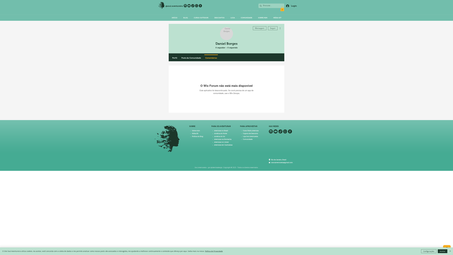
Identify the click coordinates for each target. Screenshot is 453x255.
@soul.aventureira (174, 6)
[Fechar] (450, 251)
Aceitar (442, 251)
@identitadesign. (217, 167)
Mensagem (259, 28)
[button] (282, 8)
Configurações (428, 251)
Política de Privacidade (214, 251)
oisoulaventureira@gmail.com (282, 162)
